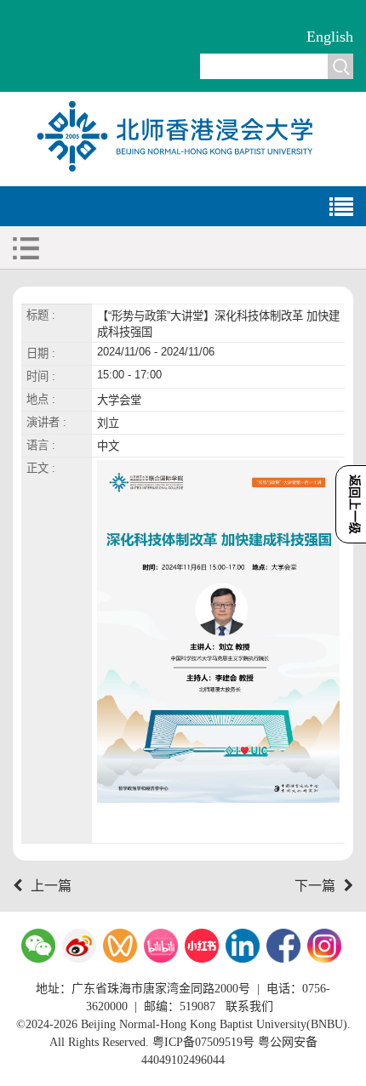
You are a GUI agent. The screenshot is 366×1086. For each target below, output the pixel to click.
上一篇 (51, 885)
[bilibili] (161, 946)
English (329, 36)
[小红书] (202, 946)
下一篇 (315, 885)
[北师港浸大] (183, 170)
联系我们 (249, 1006)
